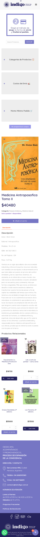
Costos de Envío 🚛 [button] (21, 83)
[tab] (6, 227)
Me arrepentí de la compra (20, 126)
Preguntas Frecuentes (11, 504)
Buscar (29, 42)
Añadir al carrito (21, 221)
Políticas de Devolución (12, 509)
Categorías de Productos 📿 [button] (21, 59)
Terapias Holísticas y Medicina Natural (21, 211)
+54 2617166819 (18, 480)
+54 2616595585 (19, 475)
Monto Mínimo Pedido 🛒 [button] (22, 111)
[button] (4, 532)
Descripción (6, 227)
